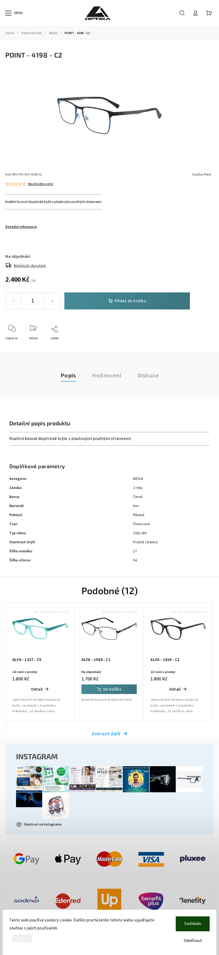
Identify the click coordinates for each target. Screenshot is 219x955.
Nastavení (22, 938)
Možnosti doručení (30, 265)
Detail (36, 689)
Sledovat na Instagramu (43, 824)
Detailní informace (21, 227)
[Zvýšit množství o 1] (52, 300)
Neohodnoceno (40, 184)
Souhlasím (192, 924)
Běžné (138, 478)
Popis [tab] (68, 375)
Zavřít (197, 345)
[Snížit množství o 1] (13, 300)
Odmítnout (193, 941)
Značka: (201, 174)
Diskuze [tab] (148, 375)
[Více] (8, 13)
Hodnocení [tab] (107, 375)
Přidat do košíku (130, 301)
